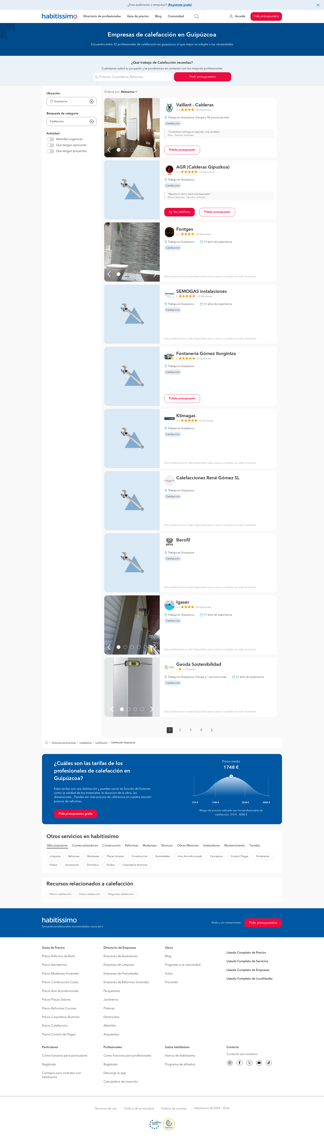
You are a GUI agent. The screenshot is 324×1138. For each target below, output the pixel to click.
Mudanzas (150, 845)
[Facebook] (239, 1063)
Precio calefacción (60, 894)
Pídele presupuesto (182, 149)
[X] (249, 1063)
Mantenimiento (234, 845)
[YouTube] (259, 1063)
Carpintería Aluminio (135, 865)
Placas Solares (115, 856)
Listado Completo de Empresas (247, 970)
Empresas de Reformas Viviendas (126, 982)
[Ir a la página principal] (59, 16)
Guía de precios (138, 16)
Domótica (93, 865)
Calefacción (101, 743)
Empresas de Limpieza (119, 964)
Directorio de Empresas (64, 743)
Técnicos (167, 845)
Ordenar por (111, 92)
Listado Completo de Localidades (249, 978)
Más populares (57, 845)
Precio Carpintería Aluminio (61, 1017)
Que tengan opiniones (71, 145)
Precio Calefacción (55, 1025)
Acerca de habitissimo (180, 1055)
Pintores (109, 1008)
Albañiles (110, 1025)
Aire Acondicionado (190, 856)
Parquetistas (112, 991)
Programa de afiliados (180, 1064)
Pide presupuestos (266, 16)
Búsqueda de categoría (62, 113)
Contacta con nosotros (242, 1054)
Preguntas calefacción (121, 894)
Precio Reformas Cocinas (59, 1008)
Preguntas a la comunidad (182, 964)
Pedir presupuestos (203, 76)
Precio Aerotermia (54, 964)
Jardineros (111, 999)
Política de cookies (174, 1108)
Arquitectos (111, 1034)
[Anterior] (109, 150)
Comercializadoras (85, 845)
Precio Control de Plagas (59, 1034)
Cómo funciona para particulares (64, 1055)
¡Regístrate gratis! (180, 5)
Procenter (171, 982)
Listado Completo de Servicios (247, 961)
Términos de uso (105, 1108)
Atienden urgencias (69, 139)
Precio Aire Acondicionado (60, 991)
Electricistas (111, 1017)
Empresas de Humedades (121, 973)
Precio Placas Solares (56, 999)
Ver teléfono (181, 212)
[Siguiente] (155, 150)
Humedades (162, 856)
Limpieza (55, 856)
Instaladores (86, 743)
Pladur (53, 865)
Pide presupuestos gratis (75, 813)
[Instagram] (229, 1063)
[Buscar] (196, 16)
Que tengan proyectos (71, 151)
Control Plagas (239, 856)
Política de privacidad (139, 1108)
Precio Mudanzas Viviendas (60, 973)
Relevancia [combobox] (127, 92)
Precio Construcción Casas (60, 982)
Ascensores (72, 865)
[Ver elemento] (118, 150)
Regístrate (49, 1064)
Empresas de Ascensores (120, 956)
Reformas (131, 845)
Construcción (111, 845)
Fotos (168, 973)
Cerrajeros (216, 856)
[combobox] (69, 101)
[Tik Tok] (269, 1063)
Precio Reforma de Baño (58, 956)
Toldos (110, 865)
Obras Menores (188, 845)
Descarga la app (115, 1073)
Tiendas (254, 845)
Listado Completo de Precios (246, 952)
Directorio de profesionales (102, 16)
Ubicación (53, 93)
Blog (158, 16)
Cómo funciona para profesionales (127, 1055)
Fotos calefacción (89, 894)
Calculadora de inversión (121, 1081)
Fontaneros (262, 856)
